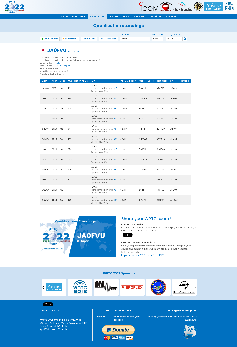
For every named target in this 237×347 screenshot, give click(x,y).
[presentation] (43, 287)
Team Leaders (50, 38)
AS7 (58, 63)
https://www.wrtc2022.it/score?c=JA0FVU (143, 255)
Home (45, 310)
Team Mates (70, 38)
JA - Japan (64, 65)
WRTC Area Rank (108, 38)
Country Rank (89, 38)
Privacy (56, 310)
